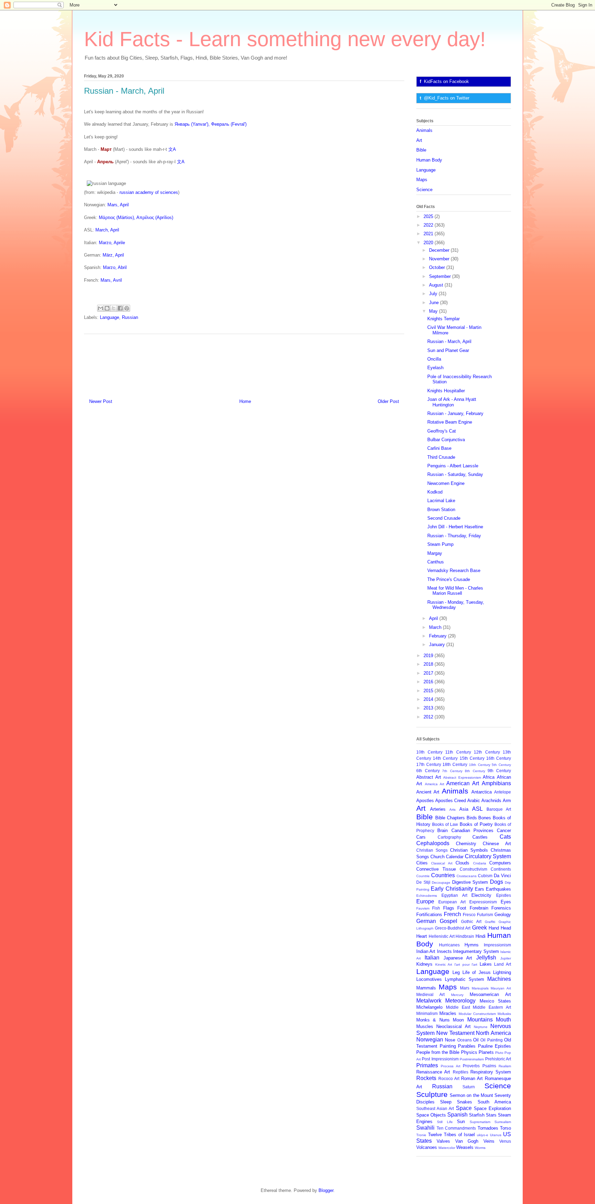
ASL (477, 809)
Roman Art (472, 1078)
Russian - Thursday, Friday (454, 535)
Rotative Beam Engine (449, 422)
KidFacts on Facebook (446, 81)
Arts (452, 809)
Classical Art (441, 863)
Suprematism (480, 1122)
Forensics (501, 908)
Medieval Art (430, 994)
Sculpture (432, 1094)
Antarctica (481, 792)
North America (493, 1033)
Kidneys (424, 964)
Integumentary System (476, 951)
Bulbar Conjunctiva (446, 439)
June (434, 302)
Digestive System (470, 882)
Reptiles (460, 1072)
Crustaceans (467, 876)
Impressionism (497, 945)
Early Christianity (452, 889)
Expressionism (483, 902)
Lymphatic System (464, 979)
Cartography (449, 837)
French (452, 914)
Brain (442, 830)
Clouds (462, 862)
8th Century (475, 771)
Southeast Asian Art (435, 1108)
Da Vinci (502, 875)
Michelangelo (429, 1007)
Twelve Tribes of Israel (451, 1134)
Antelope (502, 792)
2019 (429, 655)
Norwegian (429, 1039)
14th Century (445, 758)
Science (424, 189)
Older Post (388, 401)
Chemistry (466, 843)
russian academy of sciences (148, 192)
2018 (429, 664)
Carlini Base (439, 448)
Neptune (481, 1027)
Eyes (506, 901)
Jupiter (505, 958)
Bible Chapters (450, 817)
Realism (505, 1066)
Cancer (504, 830)
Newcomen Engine (445, 483)
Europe (425, 901)
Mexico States (495, 1001)
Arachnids (491, 800)
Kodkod (434, 492)
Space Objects (431, 1115)
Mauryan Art (501, 988)
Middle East (458, 1007)
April (434, 618)
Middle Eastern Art (492, 1007)
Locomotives (429, 979)
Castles (480, 837)
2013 (429, 707)
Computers (500, 862)
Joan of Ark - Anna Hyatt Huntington (451, 402)
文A (172, 149)
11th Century (458, 752)
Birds (472, 817)
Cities (422, 862)
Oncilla (434, 359)
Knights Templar (443, 318)
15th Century (472, 758)
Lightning (502, 972)
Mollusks (504, 1014)
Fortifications (429, 914)
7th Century (452, 771)
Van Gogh (466, 1141)
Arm (507, 800)
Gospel (448, 921)
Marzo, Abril (115, 267)
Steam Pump (440, 544)
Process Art (450, 1066)
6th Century (428, 770)
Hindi (481, 936)
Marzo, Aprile (112, 242)
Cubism (485, 875)
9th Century (499, 770)
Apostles (425, 800)
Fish (436, 908)
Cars (421, 837)
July (434, 293)
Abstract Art (428, 777)
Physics (469, 1052)
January (437, 644)
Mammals (426, 987)
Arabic (473, 800)
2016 (429, 681)
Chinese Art (497, 843)
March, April (107, 229)
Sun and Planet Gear (448, 350)
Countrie (423, 876)
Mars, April (118, 204)
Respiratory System (490, 1072)
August (437, 285)
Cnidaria (479, 863)
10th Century (429, 752)
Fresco (469, 914)
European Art (452, 902)
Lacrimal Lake (441, 500)
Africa (488, 777)
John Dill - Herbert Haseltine (455, 526)
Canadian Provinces (472, 830)
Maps (421, 179)
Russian (130, 317)
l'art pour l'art (466, 964)
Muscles (424, 1026)
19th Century (479, 765)
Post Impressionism (440, 1059)
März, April (113, 255)
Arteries (438, 809)
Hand (494, 928)
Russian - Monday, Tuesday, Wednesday (455, 605)
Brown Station (441, 509)
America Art (434, 784)
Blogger (326, 1190)
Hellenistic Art (442, 936)
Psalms (489, 1065)
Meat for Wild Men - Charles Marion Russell (455, 590)
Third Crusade (441, 457)
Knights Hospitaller (446, 390)
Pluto (499, 1053)
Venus (505, 1141)
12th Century (487, 752)
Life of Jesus (476, 972)
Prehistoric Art (498, 1059)
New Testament (455, 1033)
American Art (462, 783)
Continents (501, 869)
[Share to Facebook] (120, 308)
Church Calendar (446, 856)
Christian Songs (432, 850)
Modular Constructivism (477, 1014)
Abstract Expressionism (462, 777)
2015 (429, 690)
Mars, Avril (111, 280)
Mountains (480, 1020)
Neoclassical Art (453, 1026)
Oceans (464, 1040)
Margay (434, 553)
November (440, 258)
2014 (429, 699)
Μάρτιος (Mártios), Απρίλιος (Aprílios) (136, 217)
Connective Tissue (436, 869)
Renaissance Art (433, 1072)
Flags (448, 908)
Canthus (435, 561)
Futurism (485, 914)
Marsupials (480, 988)
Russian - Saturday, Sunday (455, 474)
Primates (427, 1065)
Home (245, 401)
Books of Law (445, 824)
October (437, 267)
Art (419, 140)
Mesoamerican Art (490, 994)
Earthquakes (498, 889)
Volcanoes (426, 1147)
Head (506, 928)
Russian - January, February (455, 413)
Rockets (426, 1078)
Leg (456, 972)
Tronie (421, 1135)
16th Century (498, 758)
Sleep (445, 1101)
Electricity (481, 895)
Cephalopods (432, 843)
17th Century (428, 764)
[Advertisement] (244, 363)
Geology (502, 914)
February (438, 636)
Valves (443, 1141)
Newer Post (100, 401)
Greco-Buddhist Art (452, 928)
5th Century (501, 765)
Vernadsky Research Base (453, 570)
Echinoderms (426, 895)
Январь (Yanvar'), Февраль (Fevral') (211, 124)
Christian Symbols (469, 850)
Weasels (464, 1147)
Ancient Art (427, 792)
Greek (479, 928)
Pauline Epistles (494, 1046)
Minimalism (427, 1013)
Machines (499, 979)
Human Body (429, 160)
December (440, 250)
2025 (429, 216)
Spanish (457, 1115)
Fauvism (422, 908)
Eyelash (435, 367)
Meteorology (460, 1001)
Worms (480, 1148)
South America (494, 1101)
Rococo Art (448, 1078)
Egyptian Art (454, 895)
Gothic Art (471, 921)
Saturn (468, 1086)
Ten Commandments (456, 1128)
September (440, 276)
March (436, 627)
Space (464, 1108)
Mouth (503, 1020)
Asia (463, 809)
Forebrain (479, 908)
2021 (429, 233)
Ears (479, 889)
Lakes (486, 964)
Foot (461, 908)
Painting (448, 1046)
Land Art (502, 964)
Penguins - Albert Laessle (452, 465)
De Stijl (423, 882)
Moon (458, 1020)
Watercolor (446, 1148)
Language (109, 317)
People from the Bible (437, 1052)
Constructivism (473, 869)
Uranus (495, 1135)
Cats (505, 837)
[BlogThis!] (107, 308)
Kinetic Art (443, 964)
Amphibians (496, 783)
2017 (429, 673)
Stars (491, 1115)
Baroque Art (499, 809)
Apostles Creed (450, 800)
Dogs (496, 882)
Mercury (457, 995)
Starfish (476, 1115)
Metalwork (428, 1001)
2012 (429, 716)
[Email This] (100, 308)
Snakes (464, 1101)
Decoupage (441, 882)
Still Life (444, 1122)
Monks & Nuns (433, 1020)
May (434, 311)
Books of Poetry (476, 824)
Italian (432, 958)
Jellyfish (486, 958)
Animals (424, 130)
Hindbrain (465, 936)
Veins (488, 1141)
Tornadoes (488, 1128)
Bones (484, 817)
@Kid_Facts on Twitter (446, 98)
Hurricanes (449, 945)
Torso (505, 1128)
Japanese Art (457, 958)
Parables (467, 1046)
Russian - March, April (449, 341)
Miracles (447, 1013)
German (426, 921)
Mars (464, 988)
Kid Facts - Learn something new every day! (285, 39)
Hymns (471, 944)
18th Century (454, 764)
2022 (429, 225)
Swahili (425, 1128)
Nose (450, 1039)
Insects (444, 951)
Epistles (503, 895)
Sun (461, 1121)
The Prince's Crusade (448, 579)
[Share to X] (113, 308)
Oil (476, 1039)
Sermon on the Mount (471, 1095)
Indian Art (425, 951)
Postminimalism (472, 1059)
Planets (486, 1052)
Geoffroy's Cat (441, 431)
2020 (429, 242)
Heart (421, 936)
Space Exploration (492, 1108)
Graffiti (490, 922)
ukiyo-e (482, 1135)
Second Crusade (443, 518)
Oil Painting (491, 1040)
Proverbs (471, 1065)
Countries (443, 875)
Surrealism (502, 1122)
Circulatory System (488, 856)
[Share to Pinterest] (126, 308)
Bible (421, 150)
